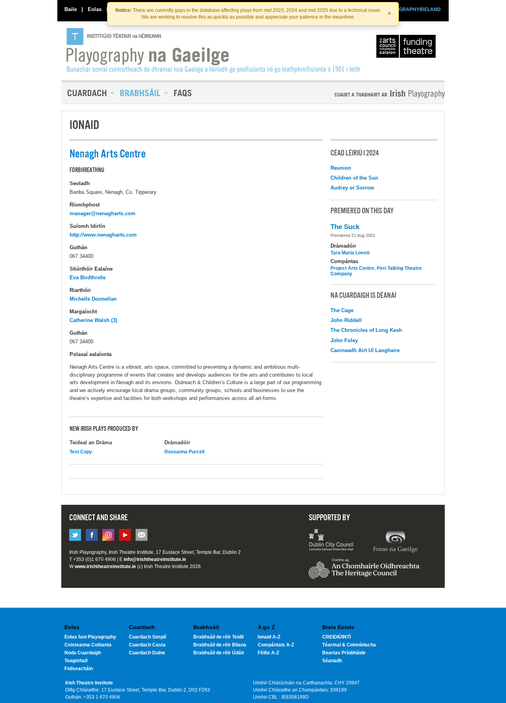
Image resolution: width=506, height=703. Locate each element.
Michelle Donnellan (93, 299)
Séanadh (332, 660)
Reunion (340, 168)
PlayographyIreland (214, 50)
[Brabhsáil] (141, 93)
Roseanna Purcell (184, 452)
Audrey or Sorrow (352, 188)
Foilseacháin (78, 668)
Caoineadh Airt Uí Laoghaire (365, 350)
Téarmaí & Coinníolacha (349, 645)
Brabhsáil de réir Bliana (219, 645)
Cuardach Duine (147, 653)
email (141, 535)
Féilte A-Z (268, 653)
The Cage (341, 310)
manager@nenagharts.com (103, 213)
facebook (92, 535)
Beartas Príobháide (344, 653)
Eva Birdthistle (88, 277)
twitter (75, 535)
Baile (70, 9)
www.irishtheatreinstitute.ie (105, 566)
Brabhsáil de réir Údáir (218, 653)
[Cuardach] (87, 93)
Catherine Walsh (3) (93, 320)
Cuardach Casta (147, 645)
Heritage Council (364, 572)
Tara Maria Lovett (350, 253)
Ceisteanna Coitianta (87, 645)
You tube (125, 535)
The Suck (344, 227)
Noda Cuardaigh (82, 653)
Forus (395, 541)
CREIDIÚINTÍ (336, 637)
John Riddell (346, 320)
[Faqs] (183, 93)
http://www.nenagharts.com (103, 235)
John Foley (344, 340)
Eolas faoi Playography (90, 637)
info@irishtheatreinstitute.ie (155, 559)
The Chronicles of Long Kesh (366, 330)
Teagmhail (75, 660)
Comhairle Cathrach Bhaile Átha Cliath (331, 541)
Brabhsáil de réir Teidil (218, 637)
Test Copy (81, 452)
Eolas (95, 9)
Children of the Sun (354, 178)
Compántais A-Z (276, 645)
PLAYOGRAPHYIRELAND (412, 9)
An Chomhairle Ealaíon (407, 48)
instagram (108, 535)
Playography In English (376, 94)
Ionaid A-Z (269, 637)
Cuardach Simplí (147, 637)
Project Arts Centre (352, 268)
